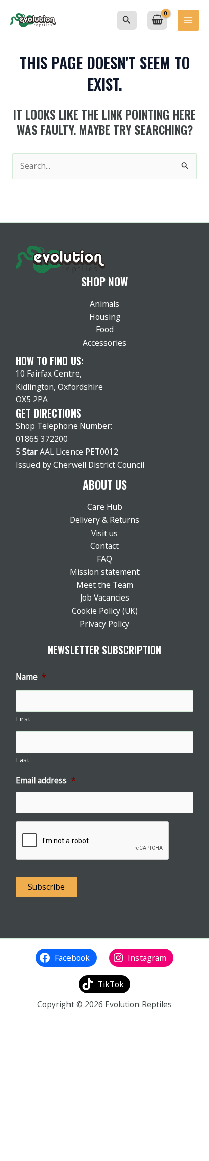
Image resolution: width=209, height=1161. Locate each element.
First (23, 719)
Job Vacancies (104, 597)
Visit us (104, 533)
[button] (126, 20)
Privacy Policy (104, 623)
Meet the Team (104, 584)
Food (105, 329)
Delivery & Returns (104, 520)
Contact (104, 545)
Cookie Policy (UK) (105, 610)
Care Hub (104, 506)
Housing (104, 316)
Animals (104, 303)
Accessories (104, 342)
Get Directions (48, 413)
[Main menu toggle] (188, 20)
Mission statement (104, 571)
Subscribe (46, 886)
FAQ (104, 559)
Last (23, 760)
